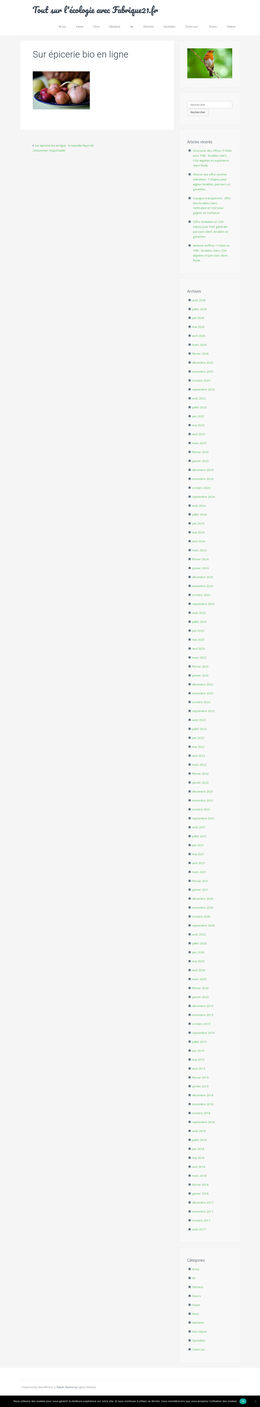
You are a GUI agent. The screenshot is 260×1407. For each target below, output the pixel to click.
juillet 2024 (199, 514)
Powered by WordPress (37, 1387)
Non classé (199, 1331)
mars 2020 (199, 979)
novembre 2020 (202, 907)
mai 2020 (198, 961)
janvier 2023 (200, 675)
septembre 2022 (203, 711)
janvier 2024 (200, 568)
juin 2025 (198, 416)
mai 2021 (198, 854)
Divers (213, 26)
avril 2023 (198, 648)
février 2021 (200, 881)
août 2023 (199, 613)
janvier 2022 (200, 782)
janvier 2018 (200, 1193)
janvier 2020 (200, 997)
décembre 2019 (202, 1006)
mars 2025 (199, 443)
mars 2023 (199, 657)
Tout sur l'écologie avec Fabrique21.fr (95, 10)
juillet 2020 (199, 943)
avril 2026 (198, 336)
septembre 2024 (203, 497)
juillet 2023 (199, 622)
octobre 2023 (201, 595)
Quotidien (169, 26)
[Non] (255, 1401)
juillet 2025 (199, 407)
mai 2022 (198, 747)
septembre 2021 (203, 818)
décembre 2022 (202, 684)
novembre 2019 (202, 1015)
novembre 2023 (202, 586)
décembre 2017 (202, 1202)
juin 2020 (198, 952)
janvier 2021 (200, 890)
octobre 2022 (201, 702)
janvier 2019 (200, 1086)
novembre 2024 (202, 479)
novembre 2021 (202, 800)
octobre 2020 (201, 916)
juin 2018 (198, 1149)
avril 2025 (198, 434)
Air (132, 26)
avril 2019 (198, 1068)
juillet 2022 (199, 729)
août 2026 (199, 300)
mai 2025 (198, 425)
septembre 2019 (203, 1033)
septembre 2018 (203, 1122)
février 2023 (200, 666)
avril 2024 (198, 541)
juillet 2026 (199, 309)
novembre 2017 (202, 1211)
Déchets (149, 26)
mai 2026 (198, 327)
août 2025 (199, 398)
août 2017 (199, 1229)
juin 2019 (198, 1050)
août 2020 (199, 934)
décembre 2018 (202, 1095)
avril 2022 (198, 756)
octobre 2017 (201, 1220)
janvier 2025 (200, 461)
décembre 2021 (202, 791)
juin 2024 (198, 523)
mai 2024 (198, 532)
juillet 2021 (199, 836)
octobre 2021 (201, 809)
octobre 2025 (201, 380)
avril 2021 (198, 863)
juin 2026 (198, 318)
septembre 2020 (203, 925)
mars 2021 (199, 872)
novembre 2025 (202, 371)
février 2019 (200, 1077)
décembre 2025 (202, 362)
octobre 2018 (201, 1113)
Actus (62, 26)
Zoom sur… (192, 26)
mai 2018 (198, 1158)
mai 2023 (198, 639)
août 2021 (199, 827)
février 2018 (200, 1184)
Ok (243, 1401)
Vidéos (231, 26)
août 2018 (199, 1131)
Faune (80, 26)
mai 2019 (198, 1059)
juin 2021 (198, 845)
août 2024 (199, 506)
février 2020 (200, 988)
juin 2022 (198, 738)
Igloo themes (87, 1387)
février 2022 (200, 773)
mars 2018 (199, 1176)
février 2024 (200, 559)
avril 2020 (198, 970)
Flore (96, 26)
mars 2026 (199, 345)
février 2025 (200, 452)
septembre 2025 (203, 389)
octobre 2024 (201, 488)
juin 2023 (198, 631)
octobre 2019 (201, 1024)
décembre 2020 (202, 898)
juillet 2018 (199, 1140)
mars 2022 (199, 764)
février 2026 (200, 353)
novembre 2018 (202, 1104)
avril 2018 (198, 1167)
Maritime (114, 26)
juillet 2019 (199, 1042)
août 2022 (199, 720)
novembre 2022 (202, 693)
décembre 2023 (202, 577)
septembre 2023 (203, 604)
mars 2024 (199, 550)
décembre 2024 (202, 470)
